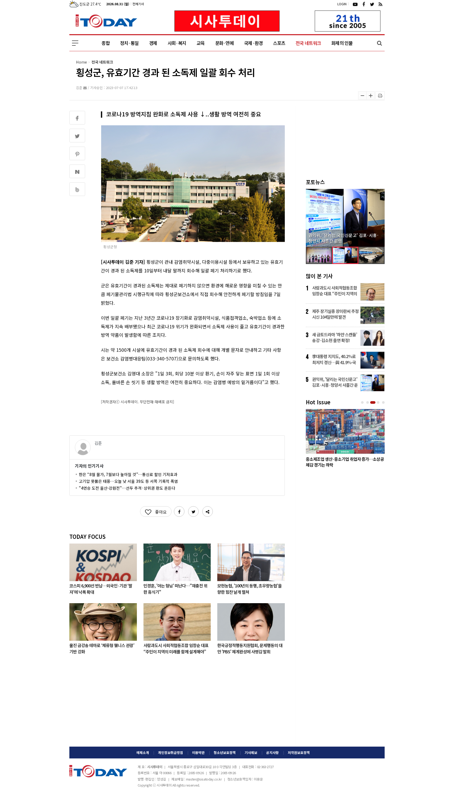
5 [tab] (384, 402)
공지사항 (272, 752)
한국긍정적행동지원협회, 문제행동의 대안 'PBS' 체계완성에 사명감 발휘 (249, 648)
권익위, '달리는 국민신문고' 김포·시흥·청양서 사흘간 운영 (335, 382)
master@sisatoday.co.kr (204, 779)
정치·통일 (129, 43)
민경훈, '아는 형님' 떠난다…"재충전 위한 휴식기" (175, 588)
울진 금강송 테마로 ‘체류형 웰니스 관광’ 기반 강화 (101, 648)
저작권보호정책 (299, 752)
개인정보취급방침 (170, 752)
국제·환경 (253, 43)
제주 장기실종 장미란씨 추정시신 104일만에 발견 (335, 314)
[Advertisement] (177, 704)
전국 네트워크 (308, 43)
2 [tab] (368, 402)
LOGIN (342, 4)
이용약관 (198, 752)
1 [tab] (363, 402)
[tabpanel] (345, 439)
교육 (201, 43)
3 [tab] (373, 402)
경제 (153, 43)
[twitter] (372, 4)
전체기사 (138, 4)
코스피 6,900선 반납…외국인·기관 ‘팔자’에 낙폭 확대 (100, 588)
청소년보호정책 (225, 752)
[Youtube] (355, 4)
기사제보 (251, 752)
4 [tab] (378, 402)
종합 (105, 43)
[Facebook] (363, 4)
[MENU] (75, 43)
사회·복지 (177, 43)
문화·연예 (224, 43)
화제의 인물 (342, 43)
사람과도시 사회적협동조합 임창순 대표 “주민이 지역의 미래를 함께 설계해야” (175, 648)
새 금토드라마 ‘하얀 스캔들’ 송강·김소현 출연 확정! (334, 337)
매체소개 (142, 752)
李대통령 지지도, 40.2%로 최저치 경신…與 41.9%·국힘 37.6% (334, 359)
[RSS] (380, 4)
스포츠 (279, 43)
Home (81, 62)
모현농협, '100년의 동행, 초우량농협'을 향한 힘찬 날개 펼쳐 (249, 588)
